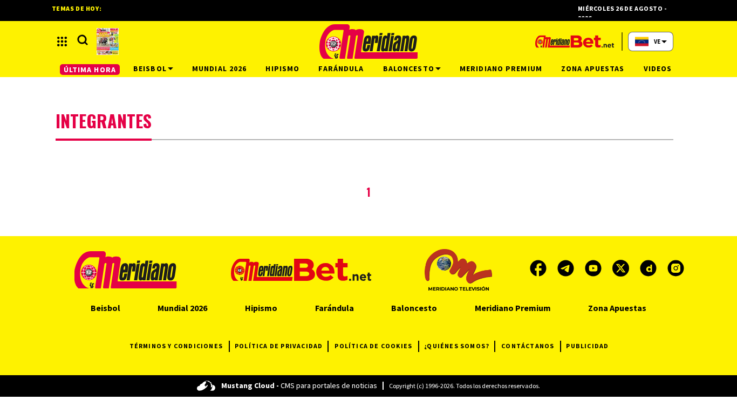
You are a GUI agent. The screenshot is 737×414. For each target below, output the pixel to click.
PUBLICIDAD (587, 346)
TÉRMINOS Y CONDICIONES (176, 346)
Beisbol (105, 307)
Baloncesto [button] (408, 68)
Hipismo (261, 307)
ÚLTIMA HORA (90, 69)
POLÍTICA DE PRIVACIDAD (279, 346)
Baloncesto (414, 307)
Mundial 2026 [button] (219, 68)
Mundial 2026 (182, 307)
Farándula (334, 307)
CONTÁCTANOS (527, 346)
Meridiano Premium (513, 307)
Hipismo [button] (282, 68)
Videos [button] (658, 68)
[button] (62, 41)
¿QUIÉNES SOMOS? (456, 346)
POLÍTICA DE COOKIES (373, 346)
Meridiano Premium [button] (501, 68)
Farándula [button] (341, 68)
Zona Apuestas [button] (593, 68)
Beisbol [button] (150, 68)
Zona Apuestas (617, 307)
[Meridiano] (368, 41)
